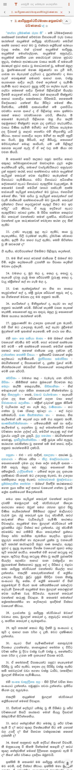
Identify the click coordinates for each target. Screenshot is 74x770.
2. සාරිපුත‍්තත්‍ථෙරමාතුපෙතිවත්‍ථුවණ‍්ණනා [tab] (34, 12)
